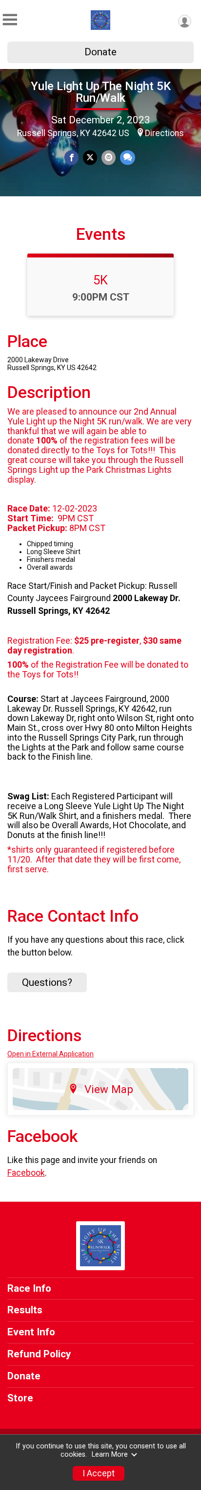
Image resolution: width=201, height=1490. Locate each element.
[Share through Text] (127, 157)
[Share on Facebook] (71, 157)
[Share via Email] (108, 157)
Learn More (110, 1454)
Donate (100, 52)
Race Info (29, 1288)
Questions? (47, 982)
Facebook (26, 1173)
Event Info (31, 1332)
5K (100, 280)
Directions (164, 133)
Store (20, 1398)
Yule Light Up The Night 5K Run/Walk (101, 92)
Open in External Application (50, 1054)
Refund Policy (39, 1354)
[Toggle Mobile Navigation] (10, 20)
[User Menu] (184, 21)
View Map (108, 1089)
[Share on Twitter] (90, 157)
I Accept (98, 1473)
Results (24, 1310)
